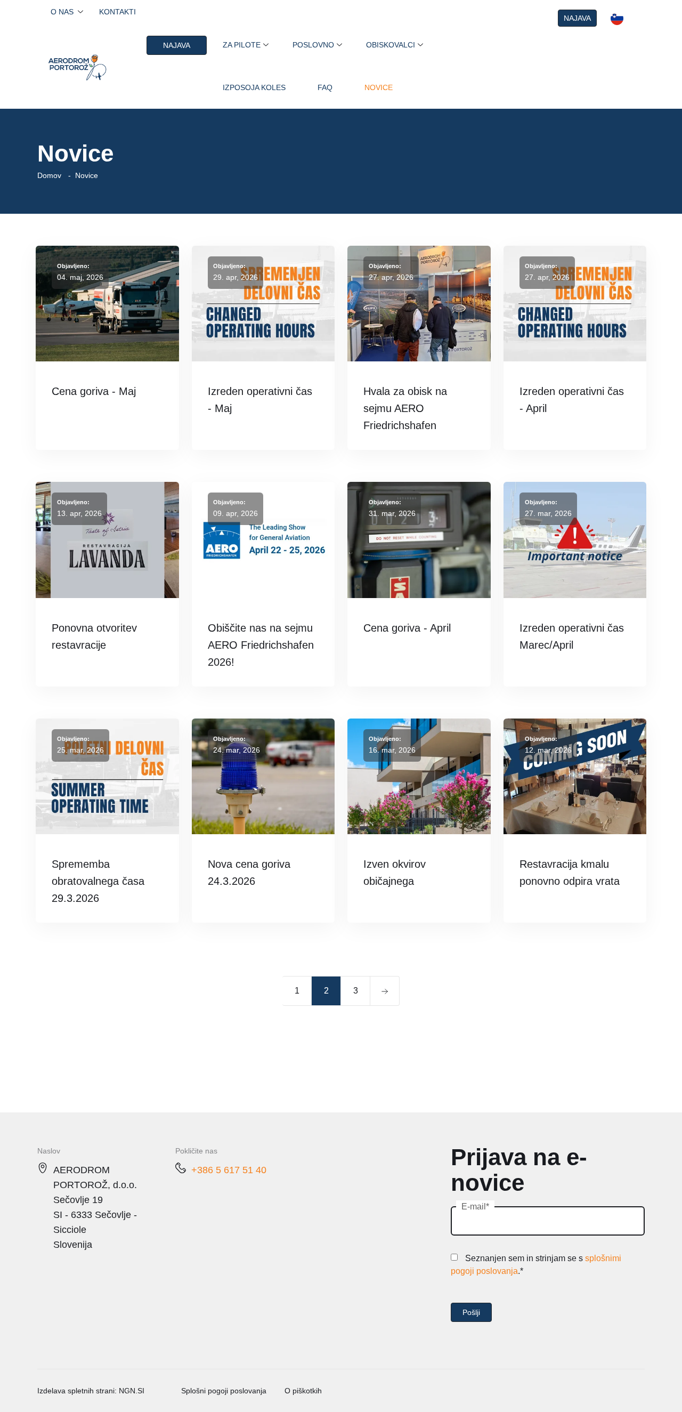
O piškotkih (303, 1390)
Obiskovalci (390, 45)
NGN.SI (131, 1390)
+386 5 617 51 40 (228, 1170)
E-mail (473, 1206)
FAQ (325, 87)
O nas (62, 11)
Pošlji (471, 1312)
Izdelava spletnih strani (76, 1390)
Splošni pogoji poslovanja (223, 1390)
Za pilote (242, 45)
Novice (378, 87)
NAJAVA (577, 18)
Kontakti (117, 11)
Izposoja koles (254, 87)
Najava (176, 45)
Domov (49, 175)
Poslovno (313, 45)
